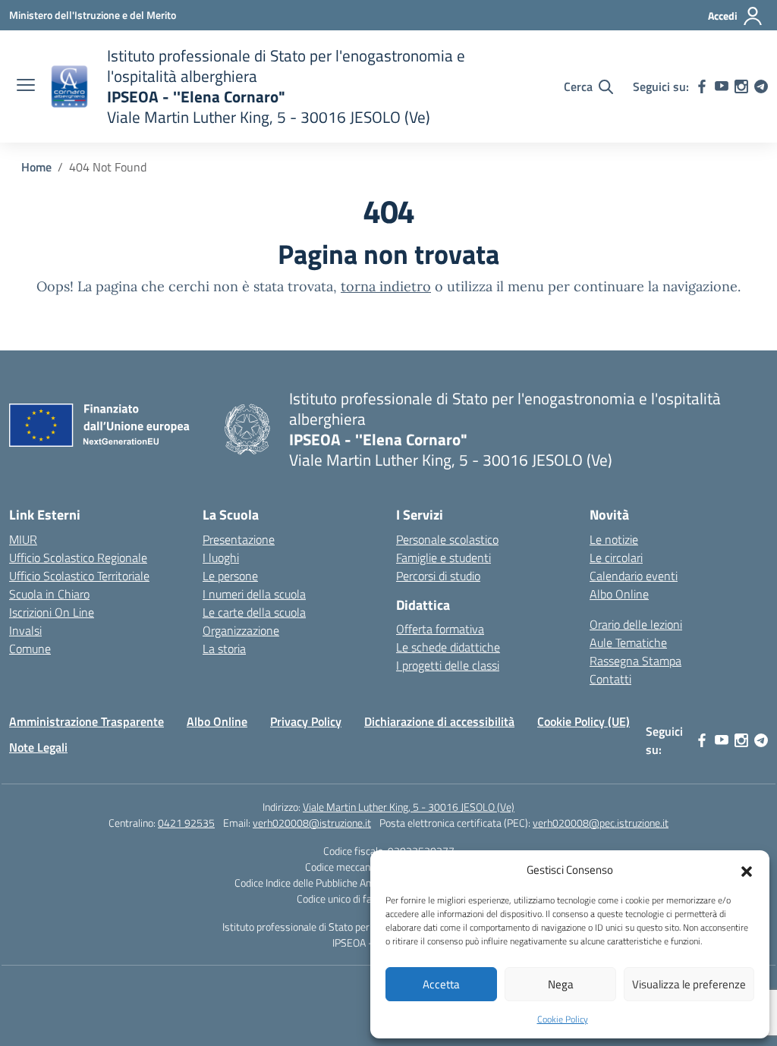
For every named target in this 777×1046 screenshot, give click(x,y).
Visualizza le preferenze (689, 984)
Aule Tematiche (628, 642)
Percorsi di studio (438, 576)
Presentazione (239, 539)
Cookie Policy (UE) (583, 721)
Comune (30, 648)
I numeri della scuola (254, 594)
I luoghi (221, 557)
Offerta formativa (440, 629)
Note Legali (38, 747)
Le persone (230, 576)
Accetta (441, 984)
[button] (746, 870)
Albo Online (619, 594)
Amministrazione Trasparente (86, 721)
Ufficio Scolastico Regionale (78, 557)
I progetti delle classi (447, 665)
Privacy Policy (305, 721)
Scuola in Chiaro (49, 594)
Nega (561, 984)
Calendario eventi (634, 576)
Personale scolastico (447, 539)
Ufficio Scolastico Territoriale (79, 576)
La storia (224, 648)
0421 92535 (186, 823)
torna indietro (386, 286)
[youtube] (721, 86)
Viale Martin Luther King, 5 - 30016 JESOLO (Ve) (408, 807)
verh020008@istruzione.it (312, 823)
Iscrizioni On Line (51, 612)
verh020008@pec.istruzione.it (600, 823)
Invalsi (25, 630)
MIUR (23, 539)
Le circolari (616, 557)
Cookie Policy (562, 1019)
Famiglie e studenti (443, 557)
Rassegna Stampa (635, 661)
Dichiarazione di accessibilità (439, 721)
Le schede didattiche (448, 647)
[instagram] (741, 86)
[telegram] (761, 86)
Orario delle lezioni (636, 624)
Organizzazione (241, 630)
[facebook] (702, 86)
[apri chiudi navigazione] (26, 86)
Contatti (610, 679)
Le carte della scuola (254, 612)
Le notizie (614, 539)
